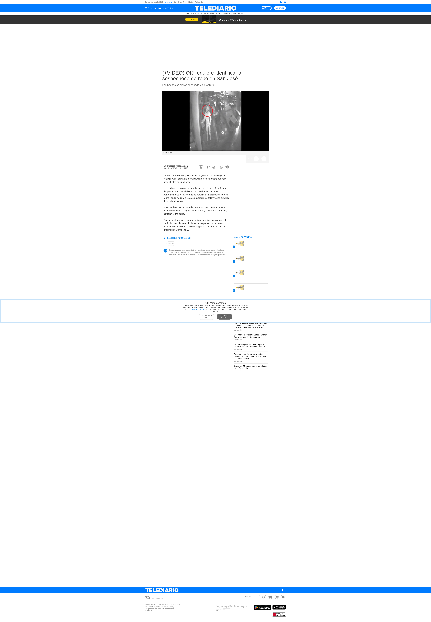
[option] (215, 123)
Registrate (280, 8)
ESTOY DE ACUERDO (224, 316)
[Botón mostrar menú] (150, 8)
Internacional (215, 14)
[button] (201, 167)
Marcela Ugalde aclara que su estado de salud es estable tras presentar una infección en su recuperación (250, 325)
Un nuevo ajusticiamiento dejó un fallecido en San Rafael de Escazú (249, 345)
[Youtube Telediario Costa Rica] (283, 597)
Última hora (190, 14)
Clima (179, 2)
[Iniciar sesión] (281, 2)
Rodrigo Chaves (200, 2)
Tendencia (224, 14)
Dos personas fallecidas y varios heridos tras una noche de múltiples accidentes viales (250, 356)
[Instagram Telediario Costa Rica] (270, 597)
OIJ (175, 2)
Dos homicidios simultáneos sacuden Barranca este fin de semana (250, 336)
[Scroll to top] (282, 590)
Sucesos (170, 243)
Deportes (232, 14)
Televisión (240, 14)
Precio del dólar (188, 2)
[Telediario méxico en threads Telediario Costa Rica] (277, 597)
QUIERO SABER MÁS (206, 316)
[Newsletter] (285, 2)
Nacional (198, 14)
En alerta (206, 14)
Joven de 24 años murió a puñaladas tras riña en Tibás (250, 367)
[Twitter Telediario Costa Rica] (264, 597)
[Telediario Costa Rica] (215, 8)
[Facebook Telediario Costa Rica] (258, 597)
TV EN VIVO (265, 8)
